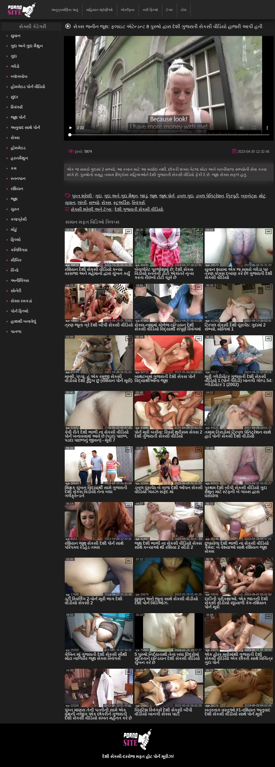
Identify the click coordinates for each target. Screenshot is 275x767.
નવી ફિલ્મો (150, 10)
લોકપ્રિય (128, 10)
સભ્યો (94, 202)
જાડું (144, 196)
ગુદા (14, 56)
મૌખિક (16, 260)
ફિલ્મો (16, 239)
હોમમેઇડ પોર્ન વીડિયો (28, 86)
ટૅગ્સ (169, 10)
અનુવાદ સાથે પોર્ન (25, 127)
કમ (14, 168)
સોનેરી (16, 290)
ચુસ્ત (15, 209)
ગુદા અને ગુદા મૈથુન (27, 45)
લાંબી (82, 202)
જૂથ (14, 199)
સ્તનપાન (18, 178)
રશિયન (17, 188)
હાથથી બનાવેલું (23, 321)
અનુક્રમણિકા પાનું (64, 10)
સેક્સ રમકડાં (21, 301)
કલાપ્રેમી (19, 219)
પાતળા (16, 331)
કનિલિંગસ (19, 250)
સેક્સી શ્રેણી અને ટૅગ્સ (92, 209)
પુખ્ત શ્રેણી (82, 196)
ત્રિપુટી (232, 196)
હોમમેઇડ (18, 148)
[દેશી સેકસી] (18, 9)
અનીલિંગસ (20, 280)
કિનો (15, 270)
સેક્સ (15, 137)
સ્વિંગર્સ (17, 107)
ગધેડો (15, 66)
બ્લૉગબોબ (19, 76)
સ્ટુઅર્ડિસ (121, 202)
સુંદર (14, 96)
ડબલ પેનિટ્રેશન (210, 196)
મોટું (14, 229)
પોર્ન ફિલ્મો (19, 311)
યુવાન (15, 35)
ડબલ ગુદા (185, 196)
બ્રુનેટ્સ (249, 196)
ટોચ (183, 10)
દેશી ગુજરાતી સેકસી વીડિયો (139, 209)
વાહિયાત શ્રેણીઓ (99, 10)
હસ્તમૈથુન (19, 158)
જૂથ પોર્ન (18, 117)
